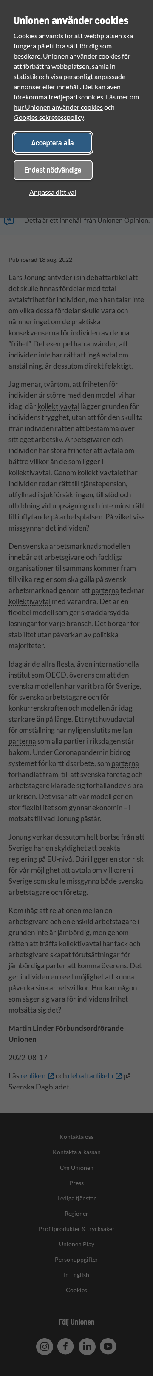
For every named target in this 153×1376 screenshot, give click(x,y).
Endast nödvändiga (53, 170)
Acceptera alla (52, 142)
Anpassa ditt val (52, 192)
